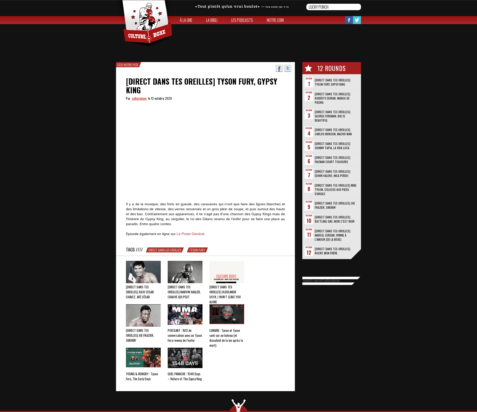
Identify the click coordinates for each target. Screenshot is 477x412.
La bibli (211, 20)
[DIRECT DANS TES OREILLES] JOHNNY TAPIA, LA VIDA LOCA (332, 145)
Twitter (357, 20)
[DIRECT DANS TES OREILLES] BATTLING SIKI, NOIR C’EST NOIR (335, 219)
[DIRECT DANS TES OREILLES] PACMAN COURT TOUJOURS (332, 159)
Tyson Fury (197, 249)
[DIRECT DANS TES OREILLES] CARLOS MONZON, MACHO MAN (333, 132)
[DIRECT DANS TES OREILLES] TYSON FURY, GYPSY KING (332, 82)
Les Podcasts (242, 20)
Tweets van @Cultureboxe (321, 280)
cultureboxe (139, 98)
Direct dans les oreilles (165, 249)
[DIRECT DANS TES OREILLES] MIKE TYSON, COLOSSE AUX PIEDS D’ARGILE (336, 189)
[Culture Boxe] (144, 24)
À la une (186, 20)
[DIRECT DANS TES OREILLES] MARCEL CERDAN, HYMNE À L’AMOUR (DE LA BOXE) (332, 235)
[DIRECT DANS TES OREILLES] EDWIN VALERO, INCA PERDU (332, 173)
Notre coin (275, 20)
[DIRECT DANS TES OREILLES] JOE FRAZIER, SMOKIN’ (335, 205)
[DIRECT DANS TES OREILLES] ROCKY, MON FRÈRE (332, 251)
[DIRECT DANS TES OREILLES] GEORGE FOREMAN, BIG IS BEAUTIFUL (332, 116)
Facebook (349, 20)
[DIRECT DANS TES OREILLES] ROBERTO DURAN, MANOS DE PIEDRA (332, 98)
